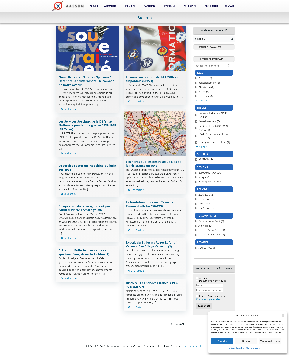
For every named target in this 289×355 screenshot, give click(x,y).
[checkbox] (214, 78)
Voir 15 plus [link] (202, 100)
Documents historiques (212, 280)
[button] (282, 315)
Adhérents (190, 6)
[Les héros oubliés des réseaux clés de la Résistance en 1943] (155, 133)
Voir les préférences (270, 341)
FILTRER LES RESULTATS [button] (210, 59)
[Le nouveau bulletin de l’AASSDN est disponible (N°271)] (155, 48)
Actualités (110, 6)
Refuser (246, 341)
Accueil (94, 6)
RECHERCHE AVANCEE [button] (209, 47)
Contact (229, 6)
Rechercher (211, 6)
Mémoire (130, 6)
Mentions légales (253, 348)
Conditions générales (208, 299)
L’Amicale (169, 6)
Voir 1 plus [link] (201, 147)
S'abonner (204, 306)
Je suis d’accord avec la (210, 298)
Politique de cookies (236, 348)
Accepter (222, 341)
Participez (149, 6)
